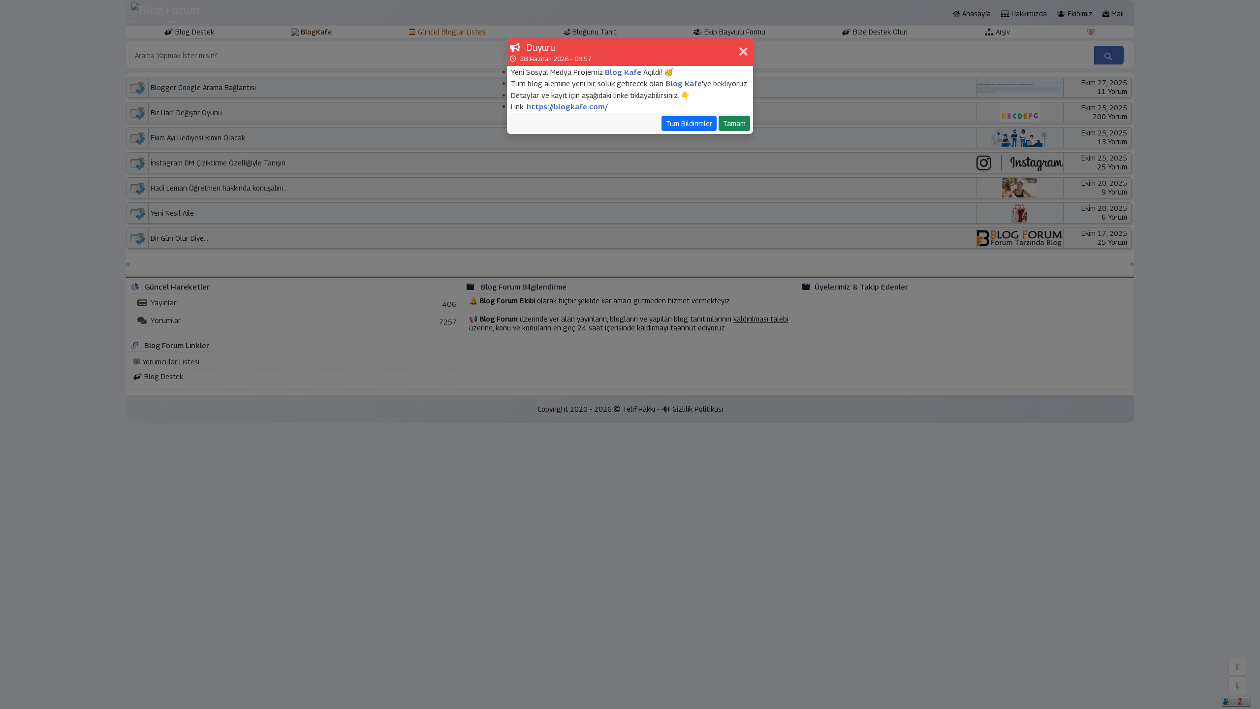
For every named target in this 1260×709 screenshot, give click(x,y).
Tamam (734, 123)
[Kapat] (744, 52)
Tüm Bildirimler (689, 123)
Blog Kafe (623, 71)
